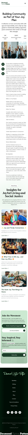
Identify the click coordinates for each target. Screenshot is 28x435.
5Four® (16, 427)
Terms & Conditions (14, 402)
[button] (25, 3)
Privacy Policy (14, 405)
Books (14, 387)
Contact (14, 398)
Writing (14, 384)
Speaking (14, 380)
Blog (14, 395)
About (14, 391)
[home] (5, 3)
